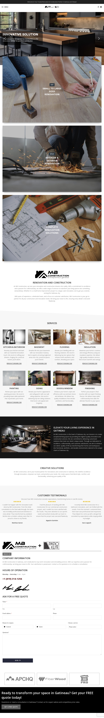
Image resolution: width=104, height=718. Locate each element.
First (4, 609)
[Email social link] (100, 6)
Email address (7, 613)
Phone (55, 613)
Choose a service (73, 623)
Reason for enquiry (8, 623)
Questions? (6, 632)
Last (54, 609)
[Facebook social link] (98, 6)
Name (5, 601)
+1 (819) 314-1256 (12, 578)
